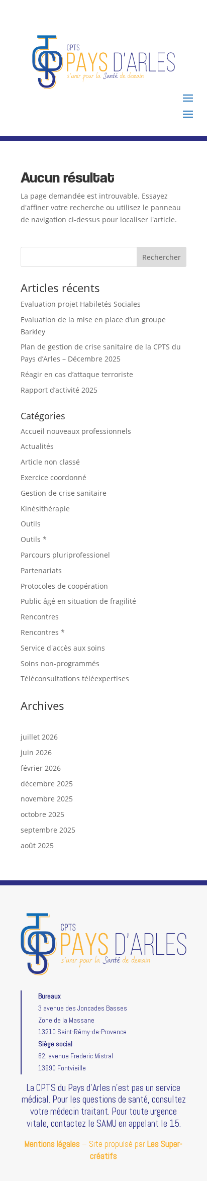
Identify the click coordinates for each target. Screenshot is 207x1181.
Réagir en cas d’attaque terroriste (77, 374)
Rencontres (40, 616)
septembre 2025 (48, 830)
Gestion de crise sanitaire (64, 493)
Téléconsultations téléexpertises (75, 678)
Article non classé (50, 462)
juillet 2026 (39, 737)
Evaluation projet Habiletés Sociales (81, 304)
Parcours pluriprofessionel (65, 555)
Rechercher (161, 257)
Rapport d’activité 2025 (59, 390)
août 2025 (37, 845)
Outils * (34, 539)
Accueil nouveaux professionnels (76, 431)
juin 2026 (36, 752)
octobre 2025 (42, 814)
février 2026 (41, 768)
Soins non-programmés (60, 663)
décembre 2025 (47, 783)
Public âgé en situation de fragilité (78, 601)
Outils (31, 523)
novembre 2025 (47, 798)
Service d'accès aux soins (63, 648)
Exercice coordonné (53, 477)
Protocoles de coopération (64, 586)
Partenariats (41, 570)
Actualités (37, 446)
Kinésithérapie (45, 508)
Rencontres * (43, 632)
